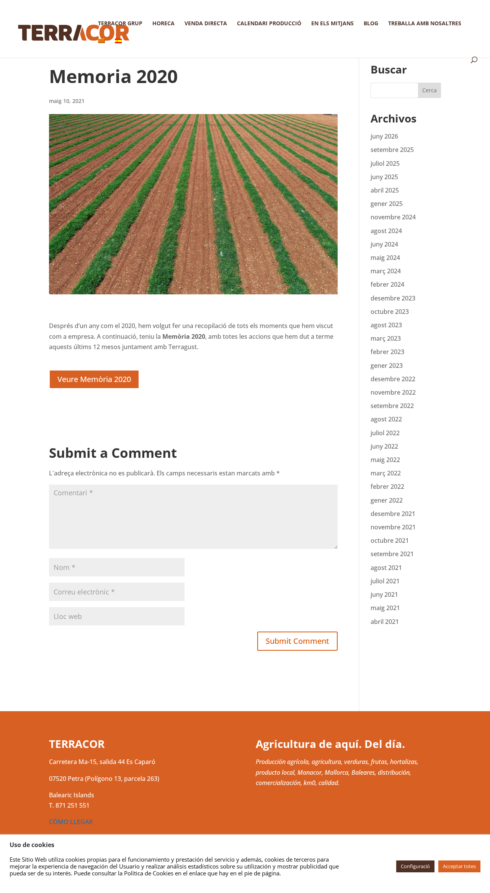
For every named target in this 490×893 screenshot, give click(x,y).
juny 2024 (384, 244)
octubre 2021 (390, 540)
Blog (371, 24)
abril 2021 (385, 621)
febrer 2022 (387, 486)
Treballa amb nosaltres (424, 24)
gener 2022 (387, 500)
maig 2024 (385, 257)
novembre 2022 (393, 392)
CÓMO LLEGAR (71, 822)
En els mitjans (332, 24)
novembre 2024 (393, 217)
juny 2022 (384, 446)
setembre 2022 (392, 406)
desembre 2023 (393, 298)
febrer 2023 (387, 352)
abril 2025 (385, 190)
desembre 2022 (393, 379)
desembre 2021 (393, 513)
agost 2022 (386, 419)
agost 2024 (386, 231)
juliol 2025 (385, 163)
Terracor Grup (120, 24)
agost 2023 (386, 325)
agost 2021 (386, 567)
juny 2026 (384, 136)
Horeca (163, 24)
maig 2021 (385, 608)
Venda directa (206, 24)
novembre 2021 (393, 527)
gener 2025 (387, 203)
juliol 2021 (385, 581)
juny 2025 (384, 177)
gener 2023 (387, 365)
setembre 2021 (392, 554)
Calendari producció (269, 24)
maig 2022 (385, 459)
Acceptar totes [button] (459, 866)
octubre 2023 (390, 311)
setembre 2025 (392, 149)
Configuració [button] (415, 866)
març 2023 (386, 338)
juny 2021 (384, 594)
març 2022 (386, 473)
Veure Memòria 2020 (94, 379)
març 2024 (386, 271)
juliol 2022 (385, 433)
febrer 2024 (387, 284)
